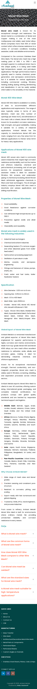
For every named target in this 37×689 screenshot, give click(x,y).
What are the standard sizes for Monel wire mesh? (15, 579)
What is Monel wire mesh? (14, 533)
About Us (6, 617)
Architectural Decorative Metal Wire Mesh (18, 639)
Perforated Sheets (10, 649)
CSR (4, 623)
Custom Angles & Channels (13, 652)
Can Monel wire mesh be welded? (13, 568)
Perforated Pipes (9, 646)
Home (5, 614)
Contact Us (7, 620)
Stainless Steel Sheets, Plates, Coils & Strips (19, 662)
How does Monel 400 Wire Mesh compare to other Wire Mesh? (15, 556)
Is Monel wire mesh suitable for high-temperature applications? (16, 592)
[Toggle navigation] (35, 3)
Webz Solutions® (22, 685)
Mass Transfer (8, 633)
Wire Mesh (7, 636)
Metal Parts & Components (13, 642)
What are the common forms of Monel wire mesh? (15, 543)
